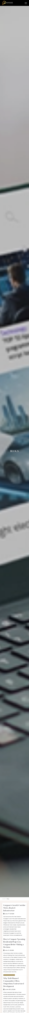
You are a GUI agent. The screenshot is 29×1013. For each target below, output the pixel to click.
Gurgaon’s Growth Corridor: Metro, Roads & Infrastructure (14, 908)
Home (3, 898)
